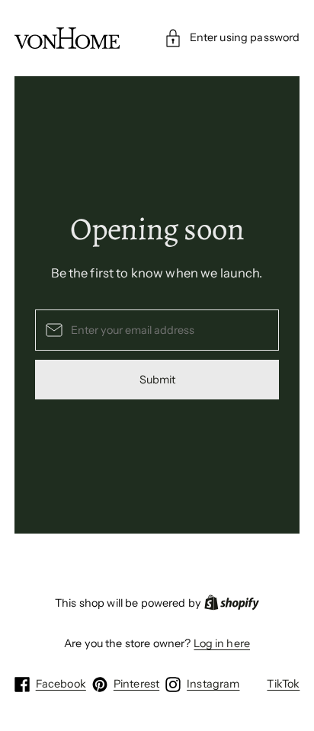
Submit (157, 379)
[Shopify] (231, 603)
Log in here (222, 643)
